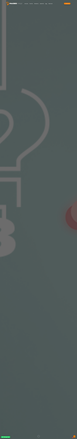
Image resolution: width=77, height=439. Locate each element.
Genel (38, 232)
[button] (5, 437)
